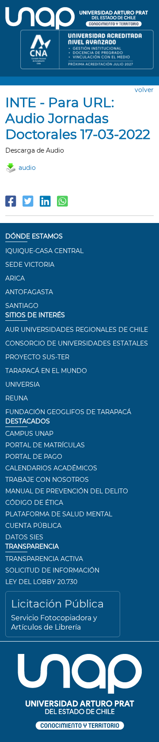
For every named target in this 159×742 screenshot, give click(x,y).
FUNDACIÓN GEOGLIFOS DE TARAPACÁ (68, 412)
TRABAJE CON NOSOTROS (47, 480)
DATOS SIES (24, 537)
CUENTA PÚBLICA (33, 526)
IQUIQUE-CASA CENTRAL (44, 251)
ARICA (15, 278)
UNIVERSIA (22, 384)
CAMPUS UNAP (29, 434)
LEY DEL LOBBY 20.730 (41, 582)
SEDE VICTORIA (29, 265)
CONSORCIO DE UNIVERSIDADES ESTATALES (76, 343)
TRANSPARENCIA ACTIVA (44, 559)
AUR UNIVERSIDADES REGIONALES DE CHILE (76, 330)
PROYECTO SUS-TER (37, 357)
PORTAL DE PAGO (33, 457)
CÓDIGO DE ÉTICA (34, 503)
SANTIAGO (21, 306)
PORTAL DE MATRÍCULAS (45, 445)
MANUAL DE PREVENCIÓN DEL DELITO (66, 491)
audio (27, 168)
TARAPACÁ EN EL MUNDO (46, 371)
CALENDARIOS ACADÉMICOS (51, 468)
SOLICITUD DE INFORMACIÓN (52, 570)
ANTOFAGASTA (29, 292)
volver (144, 90)
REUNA (16, 398)
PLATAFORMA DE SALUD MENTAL (58, 514)
